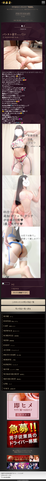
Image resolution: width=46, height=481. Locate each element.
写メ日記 (19, 20)
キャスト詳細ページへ (20, 292)
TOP (15, 20)
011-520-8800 (6, 477)
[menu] (43, 2)
